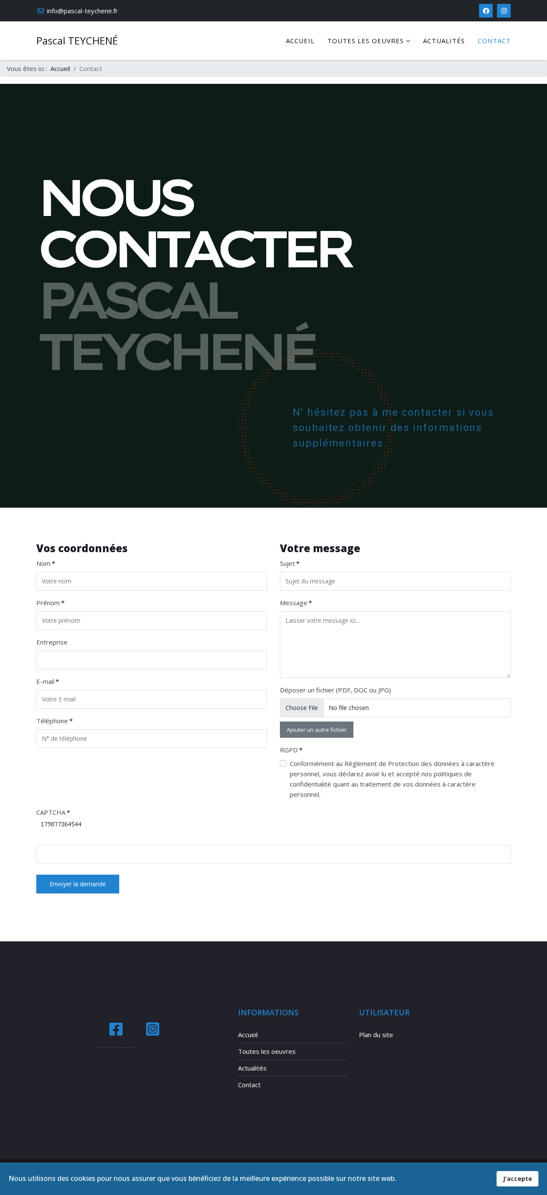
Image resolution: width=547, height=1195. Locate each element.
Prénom (50, 602)
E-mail (47, 681)
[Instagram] (504, 11)
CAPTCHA (53, 812)
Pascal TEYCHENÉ (77, 40)
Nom (45, 563)
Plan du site (376, 1034)
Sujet (290, 563)
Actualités (444, 40)
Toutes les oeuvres (365, 40)
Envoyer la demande (78, 884)
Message (296, 602)
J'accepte (517, 1178)
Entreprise (52, 642)
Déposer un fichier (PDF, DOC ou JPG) (335, 690)
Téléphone (54, 720)
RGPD (291, 749)
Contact (494, 40)
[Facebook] (486, 11)
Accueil (300, 40)
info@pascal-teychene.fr (82, 10)
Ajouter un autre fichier (317, 730)
